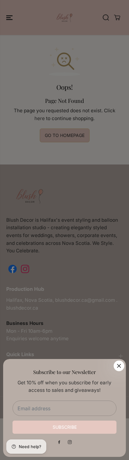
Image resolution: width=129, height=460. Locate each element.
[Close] (119, 366)
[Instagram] (69, 442)
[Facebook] (59, 442)
